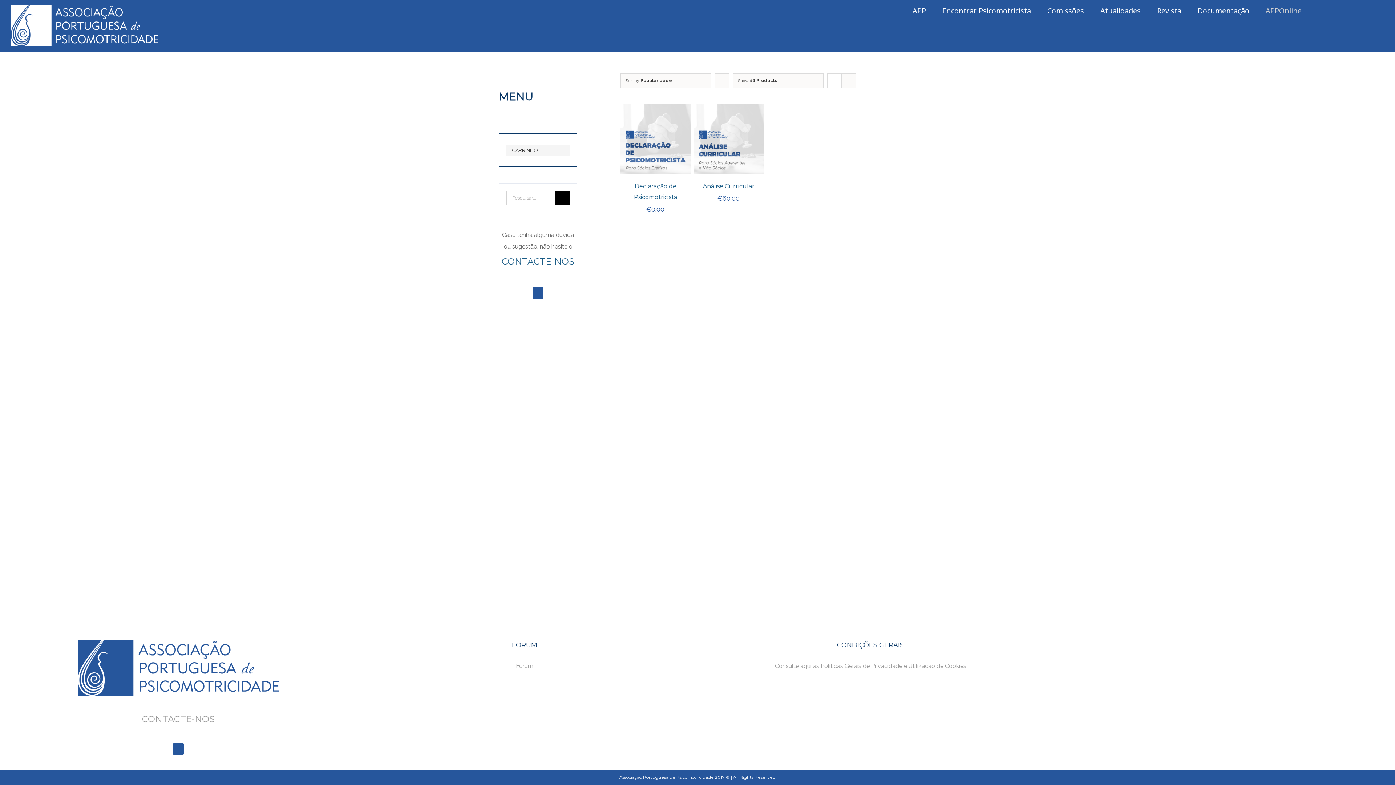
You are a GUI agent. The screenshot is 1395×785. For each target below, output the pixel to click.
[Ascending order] (722, 80)
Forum (524, 666)
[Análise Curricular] (729, 109)
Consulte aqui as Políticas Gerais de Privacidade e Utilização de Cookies (870, 666)
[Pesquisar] (1368, 11)
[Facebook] (538, 293)
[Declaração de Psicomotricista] (655, 109)
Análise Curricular (729, 186)
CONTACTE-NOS (538, 261)
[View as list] (849, 81)
